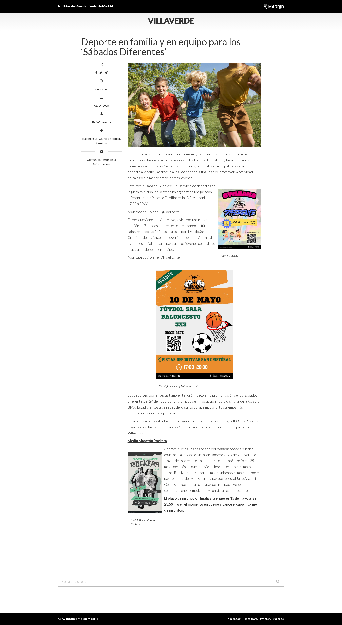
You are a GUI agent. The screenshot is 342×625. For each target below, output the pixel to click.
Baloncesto (90, 138)
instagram (250, 618)
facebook (234, 618)
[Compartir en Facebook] (96, 73)
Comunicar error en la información (101, 162)
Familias (101, 143)
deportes (101, 89)
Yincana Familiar (164, 197)
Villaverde (171, 21)
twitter (265, 618)
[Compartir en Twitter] (100, 73)
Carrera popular (109, 138)
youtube (278, 618)
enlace (192, 460)
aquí (146, 212)
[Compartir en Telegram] (106, 73)
